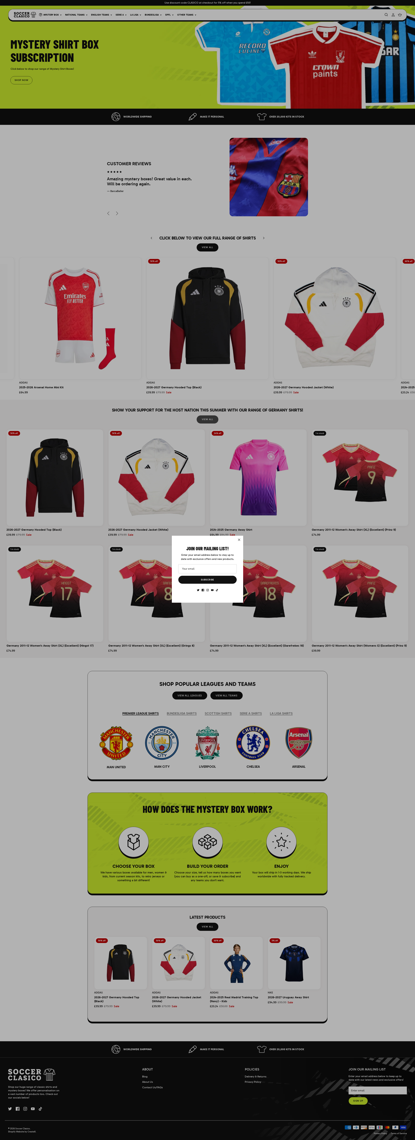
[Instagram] (207, 590)
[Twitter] (198, 590)
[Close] (239, 539)
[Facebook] (203, 590)
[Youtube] (212, 590)
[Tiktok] (217, 590)
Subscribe (207, 579)
